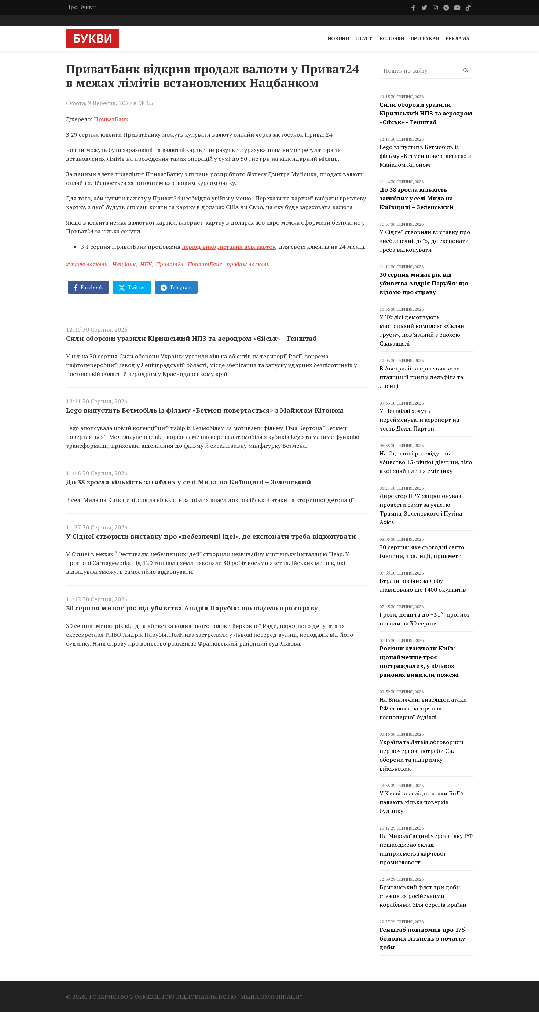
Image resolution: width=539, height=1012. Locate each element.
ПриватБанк (111, 119)
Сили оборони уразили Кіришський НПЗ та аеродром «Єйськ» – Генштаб (191, 338)
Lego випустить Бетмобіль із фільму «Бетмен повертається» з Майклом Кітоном (205, 410)
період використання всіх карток (229, 247)
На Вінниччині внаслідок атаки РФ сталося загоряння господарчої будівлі (423, 708)
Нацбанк (124, 264)
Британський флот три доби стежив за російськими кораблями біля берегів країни (423, 896)
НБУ (145, 264)
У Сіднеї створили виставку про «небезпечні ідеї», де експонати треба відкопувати (211, 536)
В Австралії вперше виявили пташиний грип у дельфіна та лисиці (421, 377)
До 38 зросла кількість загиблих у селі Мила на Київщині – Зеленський (188, 481)
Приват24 (169, 264)
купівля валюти (87, 264)
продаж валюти (248, 264)
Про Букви (81, 7)
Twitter (136, 287)
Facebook (91, 287)
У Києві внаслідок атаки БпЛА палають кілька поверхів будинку (422, 802)
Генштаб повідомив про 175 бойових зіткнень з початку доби (422, 938)
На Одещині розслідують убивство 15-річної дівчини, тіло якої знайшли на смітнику (426, 462)
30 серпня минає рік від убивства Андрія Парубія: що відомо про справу (192, 607)
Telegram (180, 287)
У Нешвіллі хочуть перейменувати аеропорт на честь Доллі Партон (419, 419)
